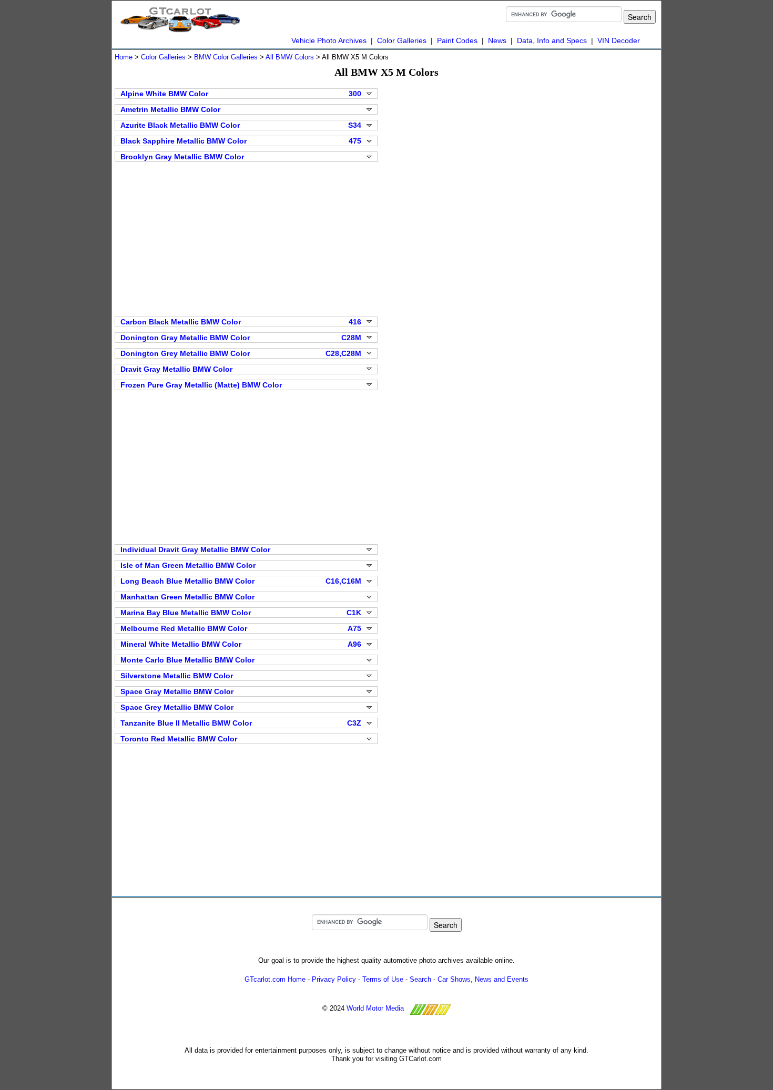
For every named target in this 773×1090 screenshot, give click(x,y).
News (497, 40)
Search (420, 979)
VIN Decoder (618, 40)
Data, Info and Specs (552, 40)
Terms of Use (382, 979)
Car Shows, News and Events (483, 979)
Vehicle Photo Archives (329, 40)
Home (124, 57)
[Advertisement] (246, 238)
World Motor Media (375, 1009)
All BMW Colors (290, 57)
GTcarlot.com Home (275, 979)
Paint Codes (457, 40)
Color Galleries (401, 40)
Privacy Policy (334, 979)
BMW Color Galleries (226, 57)
